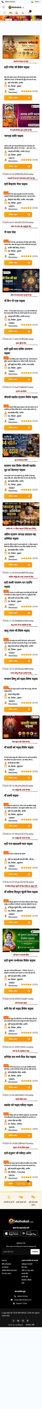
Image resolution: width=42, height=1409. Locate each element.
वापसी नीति (25, 1273)
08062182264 (9, 1)
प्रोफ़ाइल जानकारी (27, 1264)
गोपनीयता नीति (30, 1325)
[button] (12, 1233)
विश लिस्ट (24, 1267)
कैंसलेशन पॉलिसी (26, 1280)
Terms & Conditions (15, 1325)
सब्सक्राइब (35, 1252)
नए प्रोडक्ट (5, 1267)
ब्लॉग (23, 1283)
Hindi (36, 1)
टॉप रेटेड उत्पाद (6, 1273)
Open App (21, 1183)
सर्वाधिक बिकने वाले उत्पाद (9, 1270)
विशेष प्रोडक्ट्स (6, 1264)
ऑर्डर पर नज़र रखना (28, 1270)
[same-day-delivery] (11, 13)
